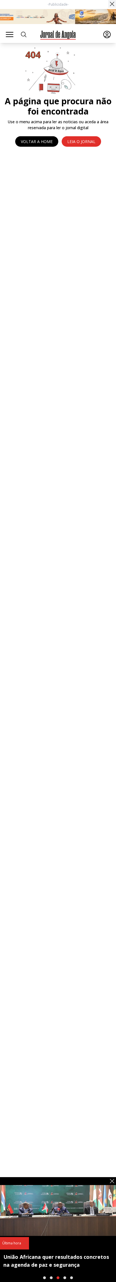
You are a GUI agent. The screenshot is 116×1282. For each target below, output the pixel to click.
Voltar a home (37, 141)
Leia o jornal (81, 141)
